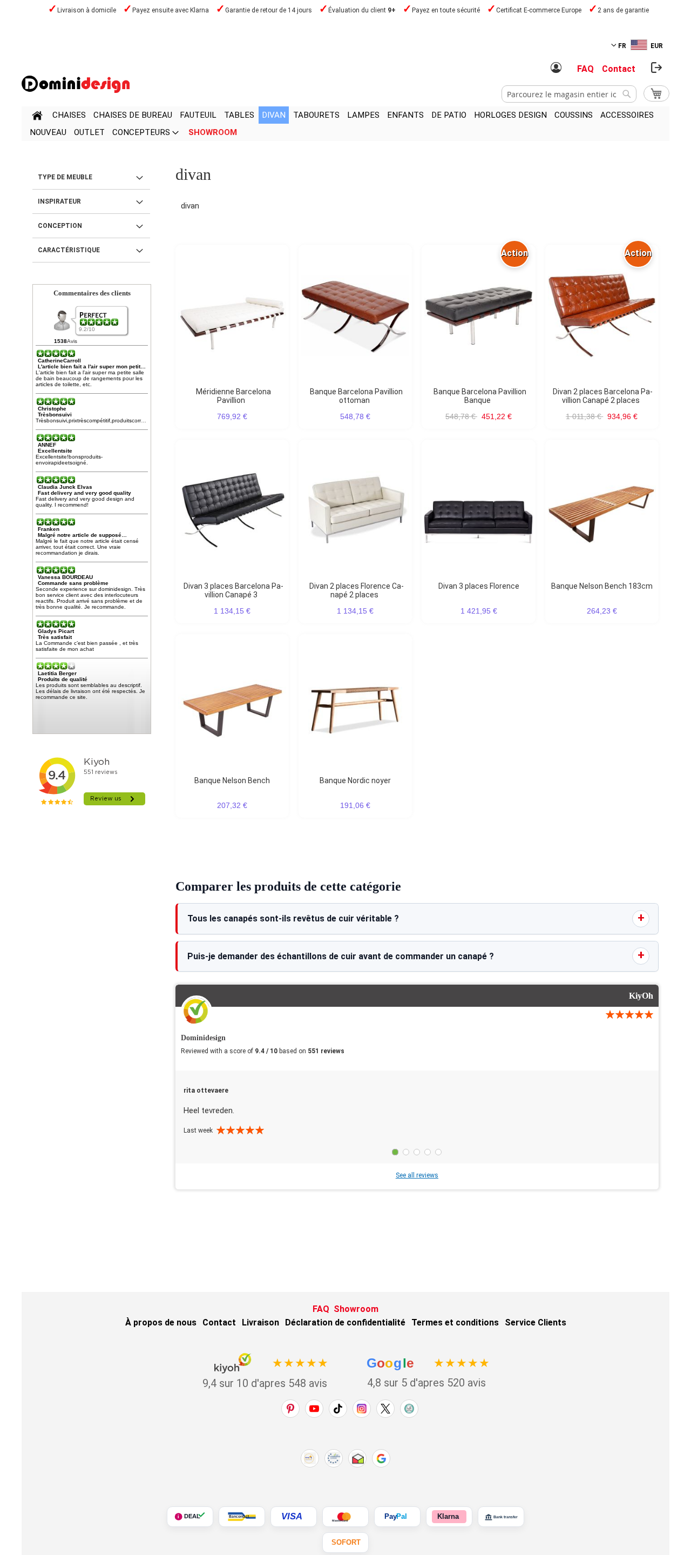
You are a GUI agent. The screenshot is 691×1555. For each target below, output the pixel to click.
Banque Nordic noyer (355, 780)
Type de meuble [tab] (65, 177)
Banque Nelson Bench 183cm (602, 586)
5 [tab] (438, 1152)
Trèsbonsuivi (55, 415)
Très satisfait (55, 637)
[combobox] (569, 94)
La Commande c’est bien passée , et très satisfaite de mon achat (87, 646)
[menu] (345, 123)
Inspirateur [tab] (59, 201)
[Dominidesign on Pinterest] (290, 1408)
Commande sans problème (73, 583)
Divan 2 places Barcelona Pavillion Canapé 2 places (603, 396)
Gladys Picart (56, 631)
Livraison (260, 1322)
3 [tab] (417, 1152)
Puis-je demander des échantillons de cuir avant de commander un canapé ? (340, 956)
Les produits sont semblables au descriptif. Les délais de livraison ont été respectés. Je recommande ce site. (90, 691)
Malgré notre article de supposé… (82, 535)
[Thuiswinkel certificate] (357, 1458)
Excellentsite (55, 451)
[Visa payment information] (293, 1516)
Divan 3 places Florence (478, 586)
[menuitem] (69, 115)
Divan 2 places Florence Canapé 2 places (356, 590)
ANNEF (47, 445)
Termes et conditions (455, 1322)
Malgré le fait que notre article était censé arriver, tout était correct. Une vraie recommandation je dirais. (87, 547)
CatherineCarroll (59, 360)
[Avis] (100, 322)
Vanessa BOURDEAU (65, 577)
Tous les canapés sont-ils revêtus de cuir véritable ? (293, 918)
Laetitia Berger (57, 673)
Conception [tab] (60, 226)
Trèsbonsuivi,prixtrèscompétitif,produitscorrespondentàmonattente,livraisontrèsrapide (141, 420)
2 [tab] (406, 1152)
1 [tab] (395, 1152)
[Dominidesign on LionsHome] (409, 1408)
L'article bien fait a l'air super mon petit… (92, 366)
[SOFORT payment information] (345, 1542)
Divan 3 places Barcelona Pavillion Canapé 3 (233, 590)
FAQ (585, 69)
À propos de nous (161, 1322)
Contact (618, 69)
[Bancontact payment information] (242, 1516)
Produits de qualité (62, 679)
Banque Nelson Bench (232, 780)
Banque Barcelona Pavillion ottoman (356, 396)
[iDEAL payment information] (190, 1516)
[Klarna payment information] (449, 1516)
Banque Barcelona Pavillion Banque (479, 396)
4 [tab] (427, 1152)
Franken (48, 529)
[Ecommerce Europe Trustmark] (333, 1458)
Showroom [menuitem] (212, 132)
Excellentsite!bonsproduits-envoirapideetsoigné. (69, 460)
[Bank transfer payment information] (501, 1516)
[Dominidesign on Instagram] (362, 1408)
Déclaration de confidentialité (345, 1322)
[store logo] (76, 84)
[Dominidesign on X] (385, 1408)
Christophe (52, 409)
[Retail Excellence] (310, 1458)
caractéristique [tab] (69, 250)
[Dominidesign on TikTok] (338, 1408)
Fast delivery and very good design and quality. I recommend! (85, 502)
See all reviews (417, 1175)
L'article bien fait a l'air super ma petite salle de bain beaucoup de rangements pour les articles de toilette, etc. (90, 378)
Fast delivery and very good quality (84, 493)
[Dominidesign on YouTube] (314, 1408)
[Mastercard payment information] (345, 1516)
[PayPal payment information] (397, 1516)
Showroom (356, 1309)
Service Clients (535, 1322)
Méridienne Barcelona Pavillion (233, 396)
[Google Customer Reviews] (381, 1458)
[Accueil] (37, 117)
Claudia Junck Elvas (65, 487)
